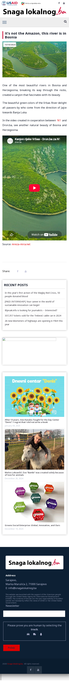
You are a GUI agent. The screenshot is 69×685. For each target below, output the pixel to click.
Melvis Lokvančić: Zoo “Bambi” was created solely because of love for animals (34, 473)
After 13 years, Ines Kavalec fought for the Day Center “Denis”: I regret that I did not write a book (32, 421)
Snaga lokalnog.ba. (15, 664)
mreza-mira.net (21, 244)
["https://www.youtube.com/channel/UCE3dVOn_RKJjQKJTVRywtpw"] (64, 3)
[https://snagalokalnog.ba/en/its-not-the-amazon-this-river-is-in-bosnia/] (25, 271)
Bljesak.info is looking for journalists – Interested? (31, 310)
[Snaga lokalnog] (34, 11)
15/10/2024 (10, 44)
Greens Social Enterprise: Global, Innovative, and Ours (32, 525)
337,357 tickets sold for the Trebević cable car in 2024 (33, 315)
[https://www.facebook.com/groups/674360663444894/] (59, 3)
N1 (59, 120)
